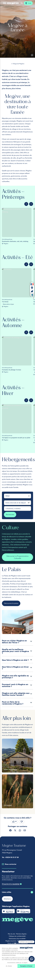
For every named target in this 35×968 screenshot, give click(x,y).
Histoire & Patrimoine (10, 769)
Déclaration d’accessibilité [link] (17, 938)
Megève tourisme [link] (10, 941)
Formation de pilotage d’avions (11, 370)
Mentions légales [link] (21, 934)
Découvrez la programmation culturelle (17, 557)
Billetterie (7, 899)
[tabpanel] (17, 508)
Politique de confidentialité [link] (17, 936)
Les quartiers (8, 805)
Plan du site (11, 934)
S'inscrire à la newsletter (11, 884)
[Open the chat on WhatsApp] (32, 959)
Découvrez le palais (11, 603)
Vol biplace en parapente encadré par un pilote (16, 437)
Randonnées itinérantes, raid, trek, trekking (15, 241)
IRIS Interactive (23, 943)
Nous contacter (10, 864)
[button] (4, 3)
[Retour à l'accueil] (13, 3)
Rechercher (10, 514)
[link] (8, 911)
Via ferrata (5, 301)
